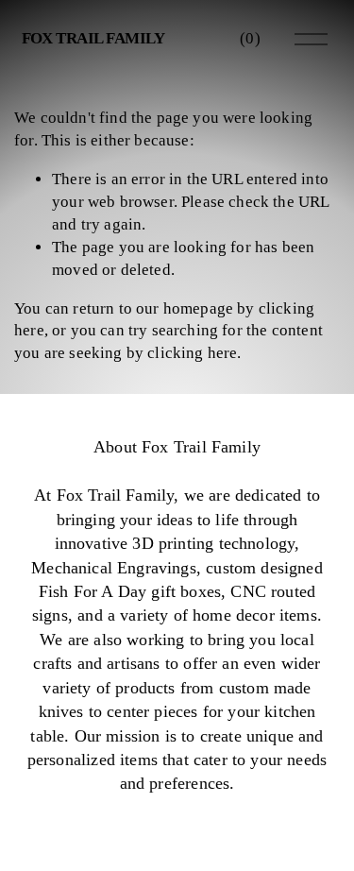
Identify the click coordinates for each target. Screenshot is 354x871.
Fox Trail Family (93, 38)
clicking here (192, 353)
